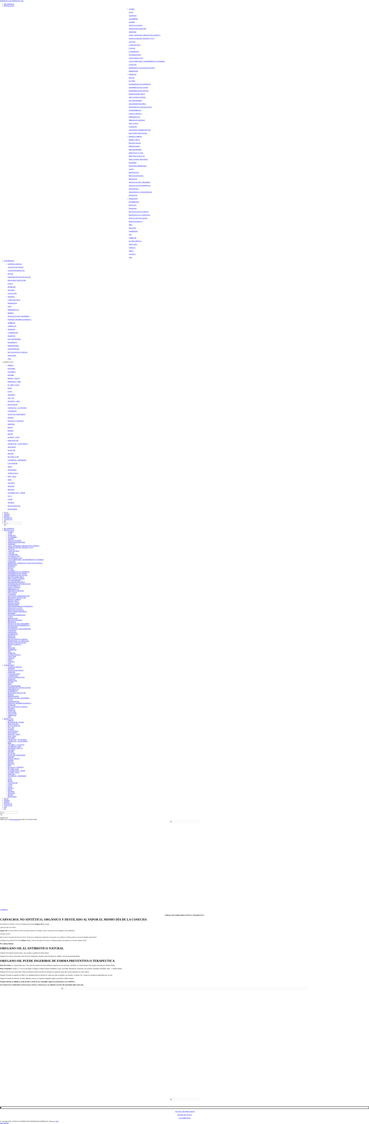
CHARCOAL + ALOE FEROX (18, 444)
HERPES (11, 313)
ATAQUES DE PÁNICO (16, 267)
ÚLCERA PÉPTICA (135, 241)
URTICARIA (133, 244)
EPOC (10, 306)
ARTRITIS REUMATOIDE (137, 29)
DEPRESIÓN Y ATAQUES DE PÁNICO (142, 68)
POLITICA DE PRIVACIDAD (185, 1111)
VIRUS (131, 251)
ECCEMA (132, 81)
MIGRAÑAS (133, 179)
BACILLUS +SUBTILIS (15, 421)
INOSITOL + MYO (14, 401)
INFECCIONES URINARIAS (138, 159)
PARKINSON (133, 198)
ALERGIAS (133, 15)
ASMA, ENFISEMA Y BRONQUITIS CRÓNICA (144, 35)
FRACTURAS (133, 123)
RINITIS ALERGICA (136, 221)
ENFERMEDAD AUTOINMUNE (139, 84)
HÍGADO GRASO (135, 143)
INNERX (11, 417)
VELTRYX (11, 483)
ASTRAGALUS (13, 473)
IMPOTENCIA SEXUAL (137, 156)
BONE (10, 388)
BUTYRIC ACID (13, 457)
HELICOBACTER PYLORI (138, 133)
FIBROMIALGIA (134, 117)
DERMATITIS (133, 71)
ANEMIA (132, 22)
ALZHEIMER (133, 19)
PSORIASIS (133, 208)
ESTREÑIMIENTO (135, 110)
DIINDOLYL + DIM (14, 382)
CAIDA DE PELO (134, 45)
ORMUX (11, 365)
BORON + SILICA (14, 378)
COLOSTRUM (12, 463)
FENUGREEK (12, 509)
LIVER (10, 499)
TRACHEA (11, 395)
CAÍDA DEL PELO (14, 300)
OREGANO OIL (13, 440)
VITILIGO (132, 254)
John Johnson (15, 819)
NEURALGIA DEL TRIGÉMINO (139, 182)
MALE (10, 467)
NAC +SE (11, 398)
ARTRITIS (11, 297)
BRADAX (11, 489)
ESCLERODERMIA (135, 100)
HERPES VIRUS (134, 140)
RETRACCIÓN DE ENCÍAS (138, 218)
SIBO (130, 225)
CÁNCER (132, 48)
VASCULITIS (12, 293)
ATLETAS (132, 42)
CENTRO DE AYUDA (184, 1115)
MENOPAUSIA (134, 172)
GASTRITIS (133, 127)
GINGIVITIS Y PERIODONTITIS (140, 130)
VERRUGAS (12, 326)
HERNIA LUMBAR (135, 136)
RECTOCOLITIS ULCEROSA (139, 212)
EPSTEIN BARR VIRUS (137, 94)
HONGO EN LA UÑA (136, 153)
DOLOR (131, 78)
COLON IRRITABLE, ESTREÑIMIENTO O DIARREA (147, 61)
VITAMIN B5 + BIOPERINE (17, 460)
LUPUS (131, 169)
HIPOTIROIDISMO (135, 149)
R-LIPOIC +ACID (13, 437)
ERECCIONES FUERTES (137, 97)
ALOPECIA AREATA (15, 264)
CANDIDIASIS (134, 51)
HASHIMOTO (12, 342)
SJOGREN (11, 290)
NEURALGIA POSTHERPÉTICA (140, 185)
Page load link (4, 1123)
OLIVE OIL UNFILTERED (16, 414)
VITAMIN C (12, 372)
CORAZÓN (132, 64)
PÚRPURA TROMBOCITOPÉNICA (19, 319)
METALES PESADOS (136, 176)
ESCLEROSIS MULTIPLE (137, 104)
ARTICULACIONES (135, 25)
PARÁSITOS (133, 195)
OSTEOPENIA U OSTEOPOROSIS (140, 192)
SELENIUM (12, 447)
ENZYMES (11, 368)
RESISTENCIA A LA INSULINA (139, 215)
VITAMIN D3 (12, 411)
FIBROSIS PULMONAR (137, 120)
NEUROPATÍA (134, 189)
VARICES (132, 248)
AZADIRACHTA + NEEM (16, 493)
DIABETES (132, 74)
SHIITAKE (11, 424)
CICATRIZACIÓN (135, 55)
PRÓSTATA (133, 205)
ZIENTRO (11, 486)
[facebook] (0, 1108)
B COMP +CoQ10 (13, 385)
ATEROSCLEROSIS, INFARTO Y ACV (142, 38)
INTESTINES (12, 470)
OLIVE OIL (11, 450)
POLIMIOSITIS (134, 202)
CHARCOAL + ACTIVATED (17, 408)
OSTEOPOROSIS (13, 349)
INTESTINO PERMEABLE (138, 166)
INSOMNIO (133, 163)
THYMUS (11, 502)
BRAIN (10, 427)
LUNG (10, 391)
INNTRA (11, 453)
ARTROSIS (132, 32)
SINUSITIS (132, 228)
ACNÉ (131, 12)
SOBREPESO (133, 231)
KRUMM (11, 375)
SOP (130, 234)
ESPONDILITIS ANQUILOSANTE (140, 107)
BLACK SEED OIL (14, 506)
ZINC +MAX (12, 476)
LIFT (57, 1121)
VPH (130, 257)
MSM (9, 480)
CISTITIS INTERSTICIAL (16, 270)
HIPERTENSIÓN (134, 146)
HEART (10, 434)
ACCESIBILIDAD (185, 1118)
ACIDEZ (132, 9)
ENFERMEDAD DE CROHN (138, 87)
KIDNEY (11, 431)
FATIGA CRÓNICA (135, 113)
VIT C (10, 496)
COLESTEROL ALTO (136, 58)
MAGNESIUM (12, 404)
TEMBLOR (132, 238)
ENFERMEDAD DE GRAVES (139, 91)
